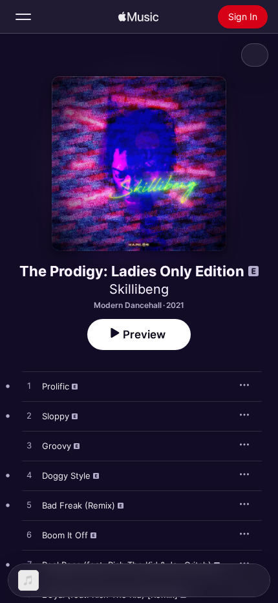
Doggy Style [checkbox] (66, 475)
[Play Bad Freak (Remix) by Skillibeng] (29, 505)
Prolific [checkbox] (55, 386)
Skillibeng (139, 289)
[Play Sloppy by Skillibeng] (29, 416)
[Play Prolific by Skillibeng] (29, 386)
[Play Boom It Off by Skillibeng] (29, 535)
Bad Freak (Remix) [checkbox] (78, 505)
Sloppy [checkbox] (55, 416)
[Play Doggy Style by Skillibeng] (29, 475)
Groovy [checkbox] (56, 446)
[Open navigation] (23, 17)
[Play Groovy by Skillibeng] (29, 446)
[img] (138, 17)
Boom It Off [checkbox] (65, 535)
